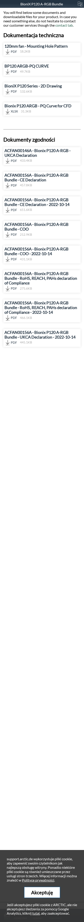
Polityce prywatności (38, 880)
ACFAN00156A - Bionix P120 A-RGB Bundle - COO (36, 229)
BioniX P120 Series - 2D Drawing (33, 88)
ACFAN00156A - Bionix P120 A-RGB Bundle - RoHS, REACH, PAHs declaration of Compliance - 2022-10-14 (40, 310)
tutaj (36, 913)
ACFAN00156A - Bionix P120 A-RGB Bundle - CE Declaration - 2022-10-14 (36, 204)
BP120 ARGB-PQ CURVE (26, 68)
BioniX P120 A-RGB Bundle (42, 4)
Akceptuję (42, 892)
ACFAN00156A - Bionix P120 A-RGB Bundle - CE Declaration (36, 180)
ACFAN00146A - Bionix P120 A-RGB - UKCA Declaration (37, 155)
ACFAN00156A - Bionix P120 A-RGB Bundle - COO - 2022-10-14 (36, 254)
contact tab (64, 25)
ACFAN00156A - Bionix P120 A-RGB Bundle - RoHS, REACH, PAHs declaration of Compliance (40, 280)
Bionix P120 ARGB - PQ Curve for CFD (37, 108)
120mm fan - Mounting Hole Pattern (36, 48)
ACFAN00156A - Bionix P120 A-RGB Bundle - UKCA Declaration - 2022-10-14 (39, 337)
